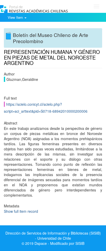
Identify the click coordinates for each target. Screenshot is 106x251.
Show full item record (21, 211)
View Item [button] (16, 17)
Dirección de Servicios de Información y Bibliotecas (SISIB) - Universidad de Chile (53, 235)
